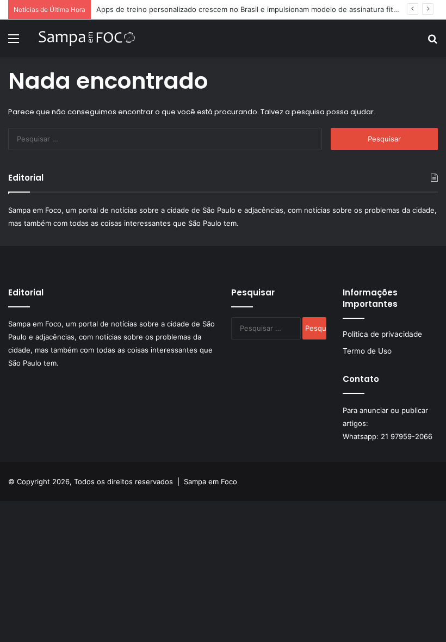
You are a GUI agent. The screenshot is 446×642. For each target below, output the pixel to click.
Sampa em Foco (210, 481)
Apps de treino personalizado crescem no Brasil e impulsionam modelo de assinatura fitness (253, 9)
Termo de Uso (367, 351)
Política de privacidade (382, 334)
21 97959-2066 (406, 436)
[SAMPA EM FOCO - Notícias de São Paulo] (87, 38)
